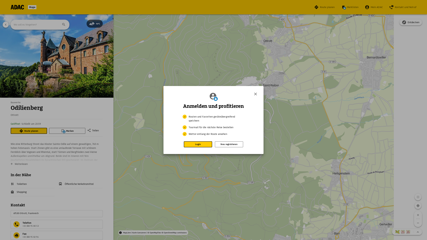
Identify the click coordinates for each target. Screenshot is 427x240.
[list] (213, 125)
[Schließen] (256, 94)
